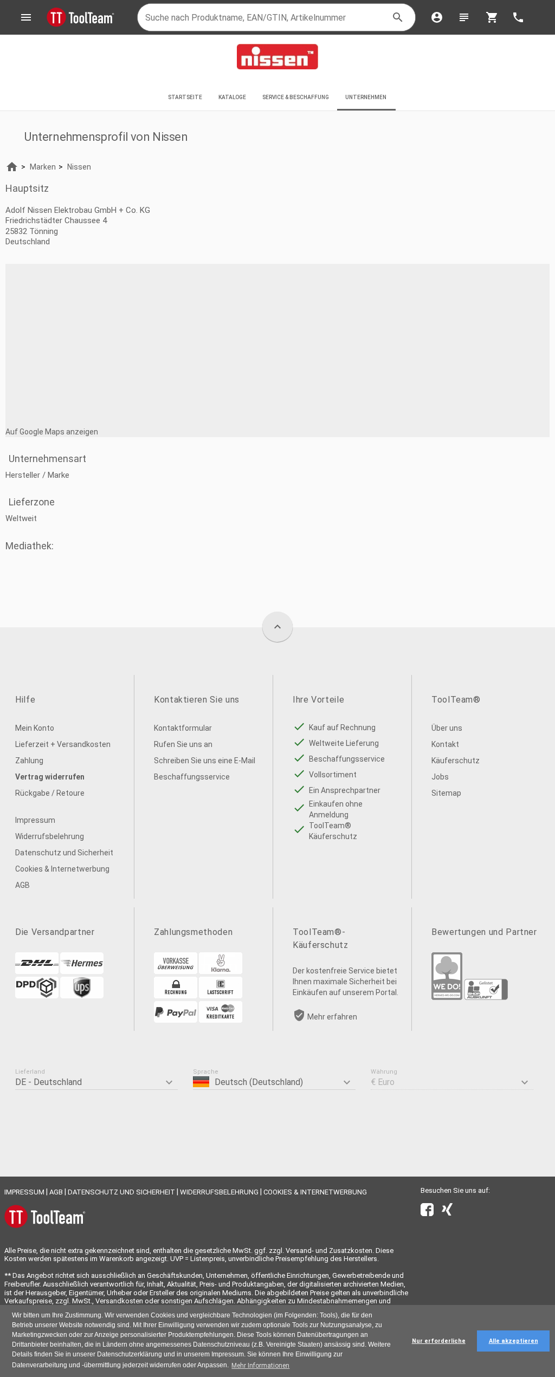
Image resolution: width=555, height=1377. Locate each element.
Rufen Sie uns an (183, 744)
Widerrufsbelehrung (49, 836)
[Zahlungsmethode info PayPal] (175, 1020)
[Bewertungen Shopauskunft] (486, 997)
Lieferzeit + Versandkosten (63, 744)
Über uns (446, 728)
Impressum (35, 820)
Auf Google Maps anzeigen (51, 431)
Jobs (440, 776)
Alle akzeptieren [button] (513, 1340)
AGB (22, 885)
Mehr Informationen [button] (260, 1365)
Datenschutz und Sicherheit (64, 852)
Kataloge (232, 97)
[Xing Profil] (447, 1211)
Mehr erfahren (332, 1016)
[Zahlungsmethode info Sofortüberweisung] (220, 971)
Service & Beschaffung (295, 97)
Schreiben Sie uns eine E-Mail (204, 760)
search (397, 17)
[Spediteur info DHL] (37, 971)
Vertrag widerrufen (50, 776)
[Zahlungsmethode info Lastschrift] (220, 995)
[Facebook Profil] (427, 1211)
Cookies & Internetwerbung (62, 869)
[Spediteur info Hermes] (82, 971)
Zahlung (29, 760)
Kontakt (445, 744)
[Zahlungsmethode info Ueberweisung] (175, 971)
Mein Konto (34, 728)
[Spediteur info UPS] (82, 995)
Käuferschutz (455, 760)
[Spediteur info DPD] (37, 995)
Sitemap (446, 793)
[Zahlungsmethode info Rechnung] (175, 995)
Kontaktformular (183, 728)
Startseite (185, 97)
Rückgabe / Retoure (50, 793)
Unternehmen (366, 97)
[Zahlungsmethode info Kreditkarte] (220, 1020)
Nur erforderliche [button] (439, 1340)
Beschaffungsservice (192, 776)
